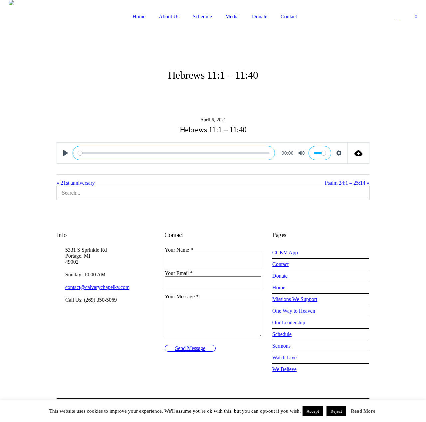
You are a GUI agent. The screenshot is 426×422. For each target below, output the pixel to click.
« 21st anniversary (76, 183)
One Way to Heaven (293, 311)
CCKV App (285, 252)
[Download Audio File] (358, 153)
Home (278, 287)
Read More (363, 411)
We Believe (284, 369)
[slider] (174, 153)
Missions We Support (294, 299)
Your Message (182, 296)
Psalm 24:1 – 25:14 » (347, 183)
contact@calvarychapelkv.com (97, 287)
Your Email (179, 273)
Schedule (282, 334)
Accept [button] (313, 411)
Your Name (179, 250)
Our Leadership (288, 322)
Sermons (281, 346)
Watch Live (284, 357)
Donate (280, 276)
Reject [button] (336, 411)
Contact (280, 264)
